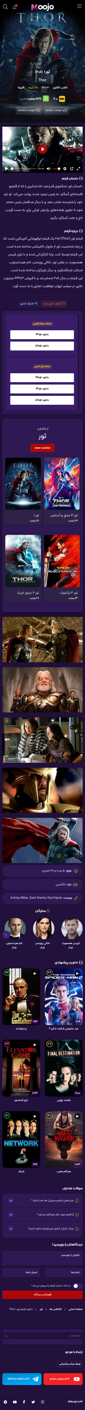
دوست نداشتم (27, 110)
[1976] (21, 1139)
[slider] (24, 169)
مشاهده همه (42, 448)
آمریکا (21, 88)
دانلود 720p (42, 334)
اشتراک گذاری (27, 304)
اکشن (64, 88)
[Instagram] (42, 1402)
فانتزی (56, 88)
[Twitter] (33, 1402)
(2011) (38, 72)
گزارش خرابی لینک (52, 304)
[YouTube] (15, 1402)
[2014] (64, 996)
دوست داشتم (54, 110)
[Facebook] (24, 1402)
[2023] (21, 1068)
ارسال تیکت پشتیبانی (69, 1364)
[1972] (21, 996)
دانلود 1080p (42, 346)
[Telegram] (5, 1402)
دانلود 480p (42, 377)
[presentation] (79, 935)
